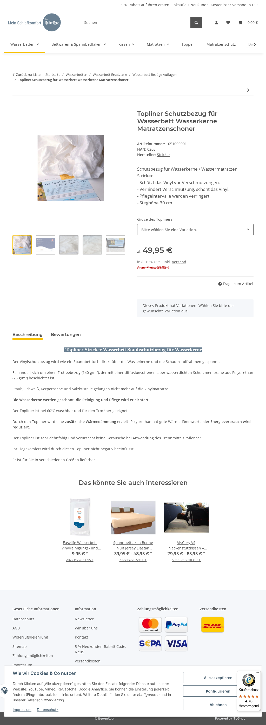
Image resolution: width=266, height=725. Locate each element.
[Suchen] (196, 22)
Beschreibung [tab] (27, 334)
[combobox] (195, 229)
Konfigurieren (218, 691)
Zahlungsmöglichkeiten (32, 655)
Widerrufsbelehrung (30, 637)
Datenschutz (47, 709)
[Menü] (258, 674)
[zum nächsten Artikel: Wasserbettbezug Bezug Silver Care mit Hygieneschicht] (248, 90)
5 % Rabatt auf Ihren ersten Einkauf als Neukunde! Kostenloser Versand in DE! (189, 4)
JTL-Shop (239, 718)
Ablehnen (218, 704)
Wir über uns (86, 628)
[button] (216, 22)
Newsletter (84, 618)
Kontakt (81, 637)
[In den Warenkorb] (16, 107)
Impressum (22, 709)
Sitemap (19, 646)
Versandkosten (88, 661)
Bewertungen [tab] (66, 334)
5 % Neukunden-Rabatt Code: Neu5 (100, 649)
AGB (16, 628)
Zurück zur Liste (28, 74)
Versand (179, 261)
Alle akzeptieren (218, 677)
